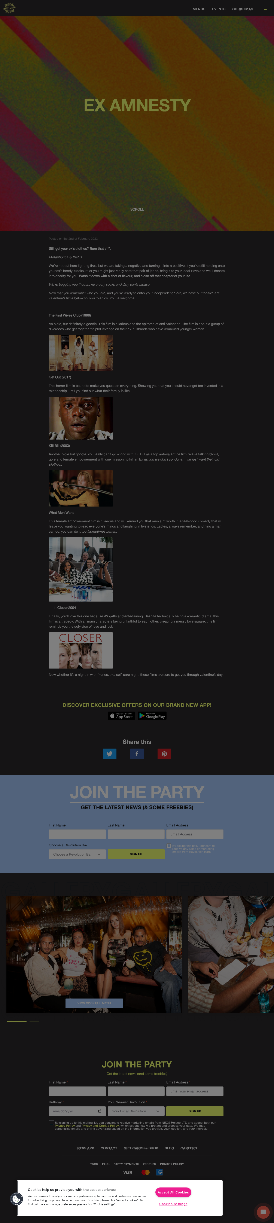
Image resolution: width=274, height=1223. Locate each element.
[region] (120, 1198)
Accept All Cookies (173, 1192)
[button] (16, 1199)
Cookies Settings (173, 1204)
